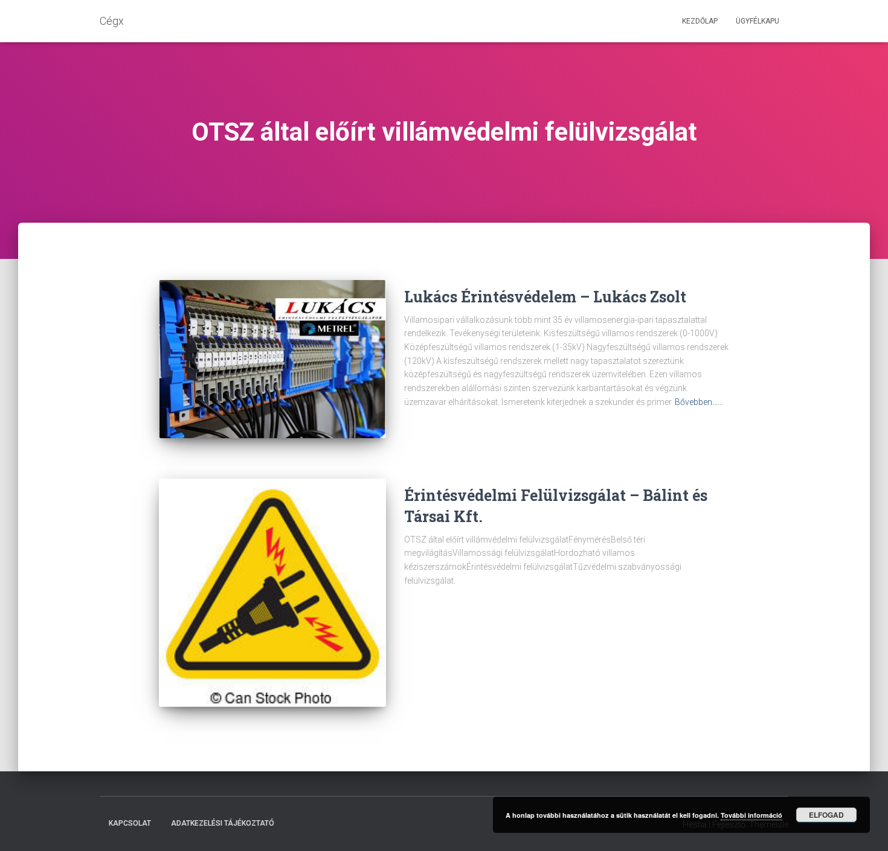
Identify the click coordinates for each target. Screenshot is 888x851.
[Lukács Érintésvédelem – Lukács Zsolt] (272, 359)
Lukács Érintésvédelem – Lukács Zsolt (545, 297)
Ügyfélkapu (757, 21)
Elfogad (826, 814)
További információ (751, 815)
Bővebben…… (699, 402)
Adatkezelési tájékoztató (222, 823)
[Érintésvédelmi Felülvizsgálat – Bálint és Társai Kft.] (272, 593)
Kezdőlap (700, 21)
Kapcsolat (130, 823)
